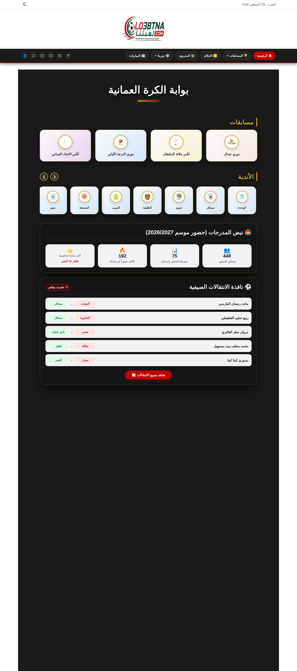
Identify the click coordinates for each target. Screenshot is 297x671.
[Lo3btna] (148, 29)
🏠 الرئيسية (264, 55)
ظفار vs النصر (69, 261)
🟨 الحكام (210, 55)
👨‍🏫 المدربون (187, 55)
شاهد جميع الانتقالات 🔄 (148, 375)
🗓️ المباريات (137, 55)
